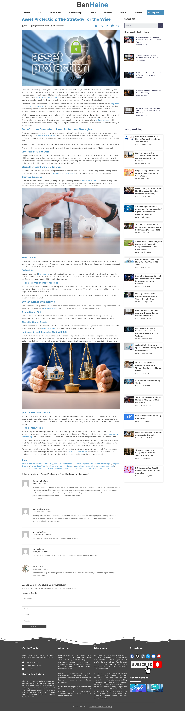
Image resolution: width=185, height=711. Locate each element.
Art (38, 13)
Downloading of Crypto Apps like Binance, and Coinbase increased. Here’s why (148, 147)
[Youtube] (159, 656)
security (71, 468)
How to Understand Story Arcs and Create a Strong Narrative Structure (148, 85)
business (57, 464)
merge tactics (39, 532)
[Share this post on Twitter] (101, 26)
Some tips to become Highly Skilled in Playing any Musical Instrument (148, 311)
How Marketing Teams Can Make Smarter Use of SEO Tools (147, 203)
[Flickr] (153, 656)
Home (27, 13)
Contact (140, 13)
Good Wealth (42, 466)
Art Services (54, 13)
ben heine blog (47, 464)
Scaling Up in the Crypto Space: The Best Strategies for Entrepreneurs (148, 271)
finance (33, 466)
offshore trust (102, 120)
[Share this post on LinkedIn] (106, 26)
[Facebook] (132, 656)
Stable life (98, 468)
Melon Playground (41, 509)
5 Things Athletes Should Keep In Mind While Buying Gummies (147, 358)
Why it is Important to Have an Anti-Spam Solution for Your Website (147, 134)
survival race (38, 549)
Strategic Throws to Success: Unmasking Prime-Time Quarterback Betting (148, 231)
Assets (38, 464)
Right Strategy (43, 468)
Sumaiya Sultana (40, 481)
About (124, 13)
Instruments (53, 466)
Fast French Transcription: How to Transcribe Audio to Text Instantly (147, 106)
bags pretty (38, 566)
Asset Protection (28, 464)
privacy (93, 466)
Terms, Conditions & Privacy (101, 707)
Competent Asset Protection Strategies (95, 464)
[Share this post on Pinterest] (112, 26)
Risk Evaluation (56, 468)
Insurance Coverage (66, 466)
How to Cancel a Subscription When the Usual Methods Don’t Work (148, 40)
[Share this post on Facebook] (96, 26)
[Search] (160, 25)
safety (65, 468)
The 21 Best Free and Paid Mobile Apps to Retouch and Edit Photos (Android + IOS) (148, 175)
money (87, 466)
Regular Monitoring (29, 468)
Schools (108, 13)
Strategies (107, 468)
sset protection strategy (84, 468)
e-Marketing (75, 13)
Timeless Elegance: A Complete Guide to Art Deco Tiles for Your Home (147, 346)
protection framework (105, 466)
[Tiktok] (143, 656)
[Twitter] (148, 656)
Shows (94, 13)
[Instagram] (137, 656)
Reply (46, 483)
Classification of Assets (71, 464)
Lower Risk (79, 466)
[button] (117, 26)
